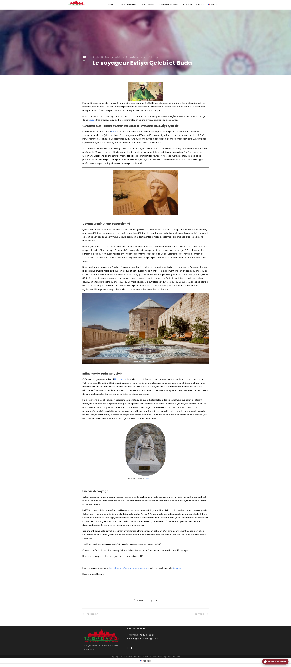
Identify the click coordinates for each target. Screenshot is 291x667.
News (107, 57)
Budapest (177, 568)
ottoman (143, 57)
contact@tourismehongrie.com (143, 638)
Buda (114, 131)
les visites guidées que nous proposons (129, 568)
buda (117, 57)
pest (148, 57)
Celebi (129, 57)
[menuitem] (212, 6)
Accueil (111, 4)
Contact (200, 4)
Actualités (187, 4)
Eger (147, 478)
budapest (123, 57)
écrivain (136, 57)
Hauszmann (120, 379)
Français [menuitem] (146, 660)
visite (152, 57)
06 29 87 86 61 (146, 634)
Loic (97, 57)
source (92, 120)
